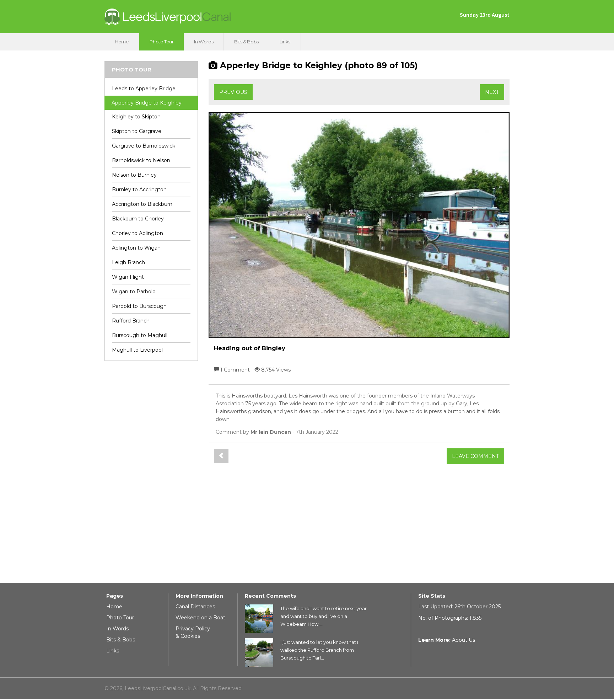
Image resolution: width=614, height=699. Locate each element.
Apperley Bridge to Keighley (147, 103)
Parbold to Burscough (139, 306)
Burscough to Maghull (139, 335)
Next (492, 92)
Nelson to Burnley (134, 175)
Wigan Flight (128, 277)
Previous (233, 92)
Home (122, 41)
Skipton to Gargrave (136, 131)
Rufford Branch (131, 321)
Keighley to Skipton (136, 116)
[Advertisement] (151, 474)
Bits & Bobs (246, 41)
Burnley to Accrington (139, 189)
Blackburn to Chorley (138, 218)
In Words (203, 41)
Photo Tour (161, 41)
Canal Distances (195, 606)
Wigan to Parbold (134, 291)
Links (285, 41)
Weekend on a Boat (200, 617)
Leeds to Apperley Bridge (144, 88)
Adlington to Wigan (136, 248)
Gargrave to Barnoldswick (143, 146)
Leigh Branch (128, 262)
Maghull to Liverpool (137, 350)
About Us (463, 640)
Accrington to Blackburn (142, 204)
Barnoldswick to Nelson (141, 160)
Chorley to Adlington (137, 233)
